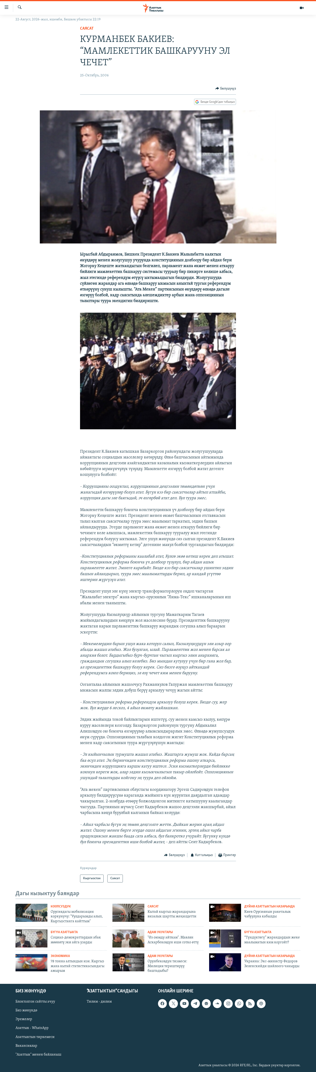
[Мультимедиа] (302, 8)
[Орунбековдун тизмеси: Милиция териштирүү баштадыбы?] (128, 962)
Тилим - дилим (99, 1002)
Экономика (60, 956)
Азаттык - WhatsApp (32, 1028)
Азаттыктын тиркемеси (35, 1037)
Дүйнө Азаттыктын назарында (269, 906)
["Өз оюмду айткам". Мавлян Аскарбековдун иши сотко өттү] (128, 938)
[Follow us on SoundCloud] (217, 1003)
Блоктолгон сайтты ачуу (35, 1002)
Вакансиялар (26, 1046)
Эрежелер (23, 1019)
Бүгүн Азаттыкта (64, 932)
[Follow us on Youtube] (184, 1003)
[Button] (225, 89)
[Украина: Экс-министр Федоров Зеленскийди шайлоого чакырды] (225, 962)
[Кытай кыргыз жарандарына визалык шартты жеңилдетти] (128, 913)
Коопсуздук (61, 906)
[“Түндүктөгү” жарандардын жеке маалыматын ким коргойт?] (225, 938)
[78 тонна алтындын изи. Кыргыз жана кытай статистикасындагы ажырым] (31, 962)
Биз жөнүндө (26, 1011)
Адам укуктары (160, 932)
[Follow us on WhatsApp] (239, 1003)
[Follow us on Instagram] (228, 1003)
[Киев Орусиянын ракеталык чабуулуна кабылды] (225, 913)
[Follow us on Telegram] (195, 1003)
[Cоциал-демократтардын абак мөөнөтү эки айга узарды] (31, 938)
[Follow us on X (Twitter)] (173, 1003)
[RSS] (250, 1003)
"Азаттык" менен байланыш (38, 1054)
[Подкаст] (261, 1003)
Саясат (87, 29)
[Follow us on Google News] (206, 1003)
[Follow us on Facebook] (162, 1003)
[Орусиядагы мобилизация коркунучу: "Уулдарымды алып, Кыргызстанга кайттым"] (31, 913)
